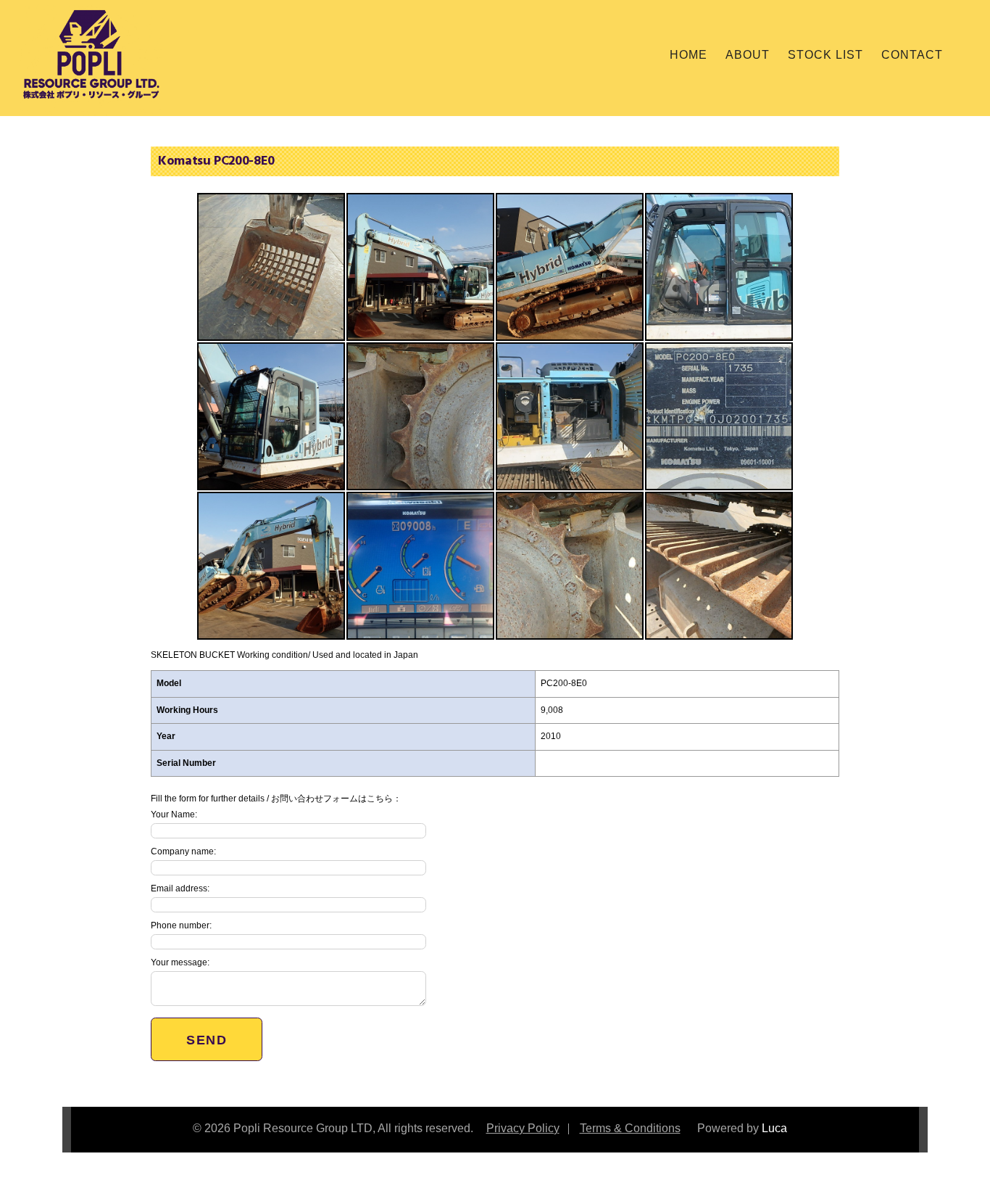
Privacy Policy (523, 1128)
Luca (774, 1128)
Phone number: (181, 925)
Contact (912, 55)
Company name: (183, 851)
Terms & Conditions (630, 1128)
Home (688, 55)
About (747, 55)
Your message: (180, 962)
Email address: (180, 888)
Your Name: (174, 814)
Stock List (825, 55)
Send (206, 1040)
